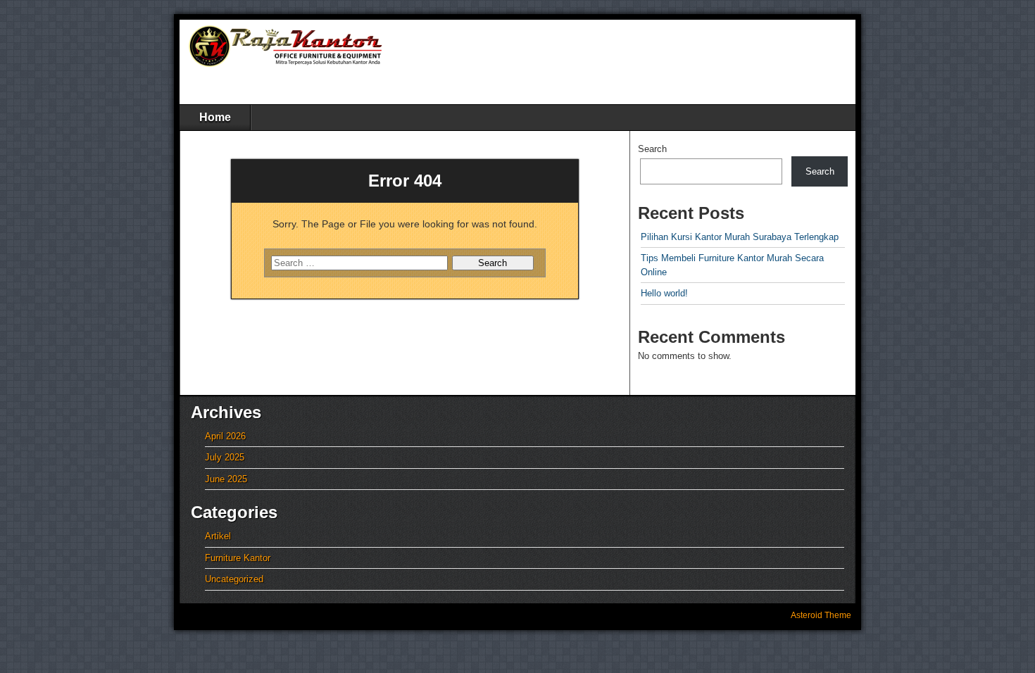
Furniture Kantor (237, 558)
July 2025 (224, 457)
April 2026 (225, 436)
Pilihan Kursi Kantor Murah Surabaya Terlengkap (740, 237)
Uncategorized (234, 579)
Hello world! (664, 293)
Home (215, 117)
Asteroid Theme (821, 615)
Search (652, 149)
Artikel (218, 536)
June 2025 (226, 479)
